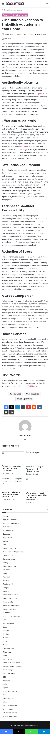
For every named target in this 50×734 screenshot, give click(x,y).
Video (5, 702)
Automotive (7, 527)
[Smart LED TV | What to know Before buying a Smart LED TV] (13, 484)
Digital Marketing (9, 566)
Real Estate (7, 659)
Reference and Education (12, 666)
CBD (5, 545)
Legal (5, 627)
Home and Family (9, 602)
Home (5, 10)
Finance (6, 580)
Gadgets (6, 588)
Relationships (8, 670)
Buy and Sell (7, 537)
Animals (6, 516)
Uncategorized (8, 698)
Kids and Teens (9, 623)
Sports (5, 688)
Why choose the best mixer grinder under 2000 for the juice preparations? (37, 496)
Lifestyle (6, 630)
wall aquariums (25, 399)
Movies (5, 638)
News (5, 645)
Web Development (10, 706)
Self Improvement (10, 673)
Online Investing (9, 648)
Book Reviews (8, 530)
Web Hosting (8, 709)
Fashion (6, 573)
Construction (8, 555)
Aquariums (41, 94)
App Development (10, 520)
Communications (9, 548)
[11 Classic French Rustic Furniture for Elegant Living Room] (13, 457)
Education (7, 570)
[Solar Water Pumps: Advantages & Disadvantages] (37, 458)
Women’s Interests (10, 713)
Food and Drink (8, 584)
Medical (6, 634)
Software (6, 684)
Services (6, 681)
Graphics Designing (10, 595)
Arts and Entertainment (11, 523)
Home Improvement (16, 10)
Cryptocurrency (9, 559)
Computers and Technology (13, 552)
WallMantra (32, 386)
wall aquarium (33, 394)
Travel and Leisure (10, 691)
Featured (6, 15)
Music (5, 641)
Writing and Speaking (11, 716)
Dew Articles (9, 34)
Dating (5, 563)
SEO (4, 677)
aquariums (16, 394)
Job (4, 620)
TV (4, 695)
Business (6, 534)
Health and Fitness (10, 598)
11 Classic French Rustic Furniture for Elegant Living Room (11, 468)
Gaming (6, 591)
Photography (8, 652)
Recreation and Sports (11, 663)
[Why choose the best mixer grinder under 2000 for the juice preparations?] (37, 484)
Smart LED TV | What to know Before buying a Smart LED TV (11, 494)
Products (6, 655)
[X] (11, 407)
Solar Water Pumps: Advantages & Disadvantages (34, 469)
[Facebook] (6, 407)
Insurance (7, 613)
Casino (5, 541)
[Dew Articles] (15, 3)
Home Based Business (11, 605)
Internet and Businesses (12, 616)
